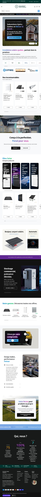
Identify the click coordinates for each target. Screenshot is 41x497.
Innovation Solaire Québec (8, 493)
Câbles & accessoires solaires (34, 316)
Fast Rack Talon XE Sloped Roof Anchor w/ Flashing (19, 96)
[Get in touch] (37, 6)
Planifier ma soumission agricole (25, 415)
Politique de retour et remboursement (27, 476)
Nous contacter (19, 476)
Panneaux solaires (7, 315)
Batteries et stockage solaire (25, 316)
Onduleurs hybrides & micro (16, 316)
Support (31, 1)
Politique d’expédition (26, 479)
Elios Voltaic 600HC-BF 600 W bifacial (19, 207)
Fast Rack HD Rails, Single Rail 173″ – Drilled (31, 96)
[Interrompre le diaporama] (36, 43)
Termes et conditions (26, 482)
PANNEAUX (15, 148)
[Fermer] (39, 256)
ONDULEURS (25, 148)
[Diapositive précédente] (30, 43)
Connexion (36, 1)
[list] (20, 63)
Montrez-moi (20, 126)
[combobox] (22, 11)
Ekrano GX (32, 236)
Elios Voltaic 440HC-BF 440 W (7, 207)
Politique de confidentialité (26, 474)
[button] (1, 6)
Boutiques (18, 480)
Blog (18, 478)
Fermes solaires (19, 474)
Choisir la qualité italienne (30, 370)
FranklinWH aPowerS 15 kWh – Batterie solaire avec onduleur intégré (8, 97)
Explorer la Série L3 (10, 288)
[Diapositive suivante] (34, 43)
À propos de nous (20, 473)
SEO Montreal (24, 493)
